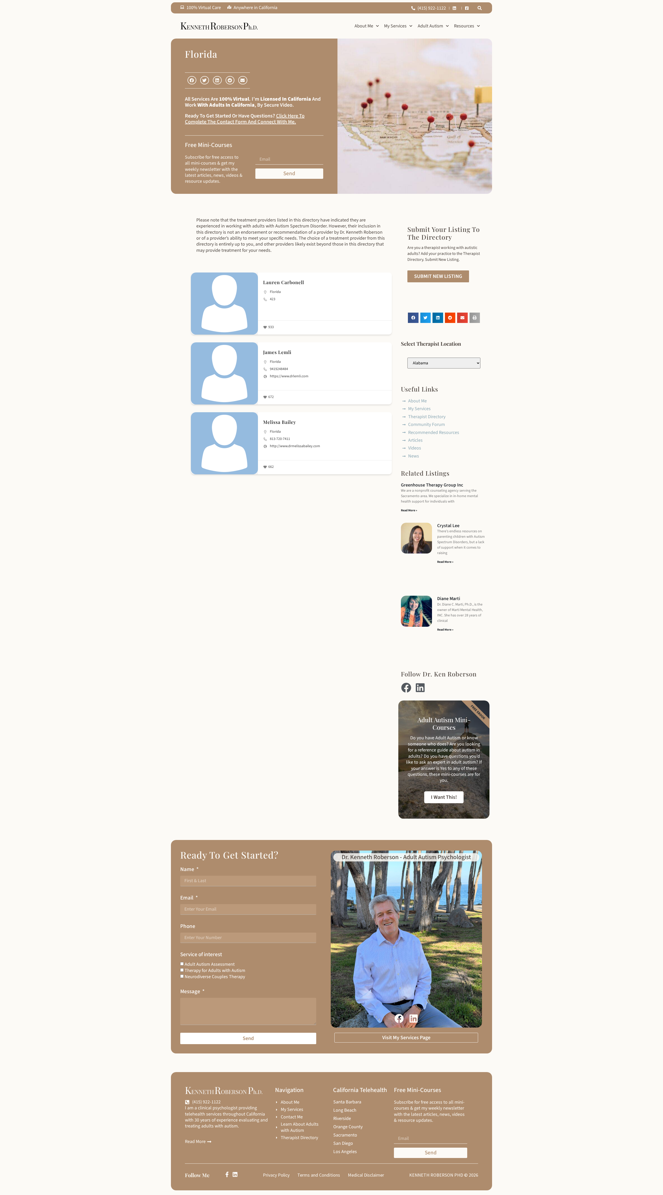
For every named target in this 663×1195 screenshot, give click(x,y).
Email (187, 898)
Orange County (348, 1127)
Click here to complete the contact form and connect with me (245, 119)
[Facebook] (406, 688)
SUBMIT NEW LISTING (438, 276)
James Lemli (277, 352)
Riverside (342, 1119)
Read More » (409, 510)
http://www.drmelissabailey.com (295, 446)
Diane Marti (448, 598)
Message (190, 991)
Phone (187, 926)
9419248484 (279, 369)
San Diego (343, 1143)
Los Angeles (345, 1152)
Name (187, 869)
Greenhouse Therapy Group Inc (432, 485)
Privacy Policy (276, 1175)
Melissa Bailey (279, 422)
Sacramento (345, 1135)
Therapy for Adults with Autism (215, 970)
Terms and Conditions (318, 1175)
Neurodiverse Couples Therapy (215, 976)
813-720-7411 (280, 439)
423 (272, 299)
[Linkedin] (420, 688)
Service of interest (201, 954)
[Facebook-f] (227, 1174)
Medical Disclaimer (366, 1175)
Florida (275, 291)
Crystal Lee (448, 525)
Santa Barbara (347, 1102)
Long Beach (344, 1110)
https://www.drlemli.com (289, 376)
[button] (479, 8)
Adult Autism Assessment (210, 964)
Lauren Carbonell (283, 282)
